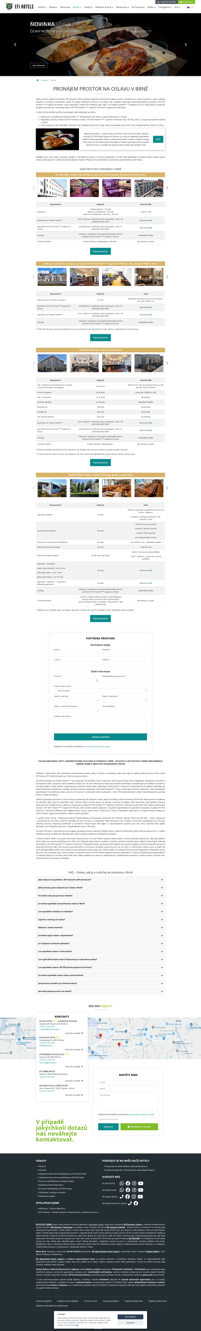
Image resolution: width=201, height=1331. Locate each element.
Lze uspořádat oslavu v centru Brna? (55, 951)
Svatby (87, 7)
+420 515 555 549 (47, 1077)
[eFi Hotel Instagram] (134, 1190)
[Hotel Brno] (20, 6)
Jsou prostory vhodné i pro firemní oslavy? (57, 983)
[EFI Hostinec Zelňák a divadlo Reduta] (52, 363)
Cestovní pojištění (44, 1301)
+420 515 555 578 (47, 1060)
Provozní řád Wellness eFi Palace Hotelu (56, 1181)
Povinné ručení (90, 1301)
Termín (57, 676)
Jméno (56, 649)
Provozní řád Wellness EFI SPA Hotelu (55, 1188)
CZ (191, 7)
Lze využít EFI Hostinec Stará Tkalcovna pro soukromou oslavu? (67, 959)
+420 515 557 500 (47, 1026)
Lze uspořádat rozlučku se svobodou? (55, 911)
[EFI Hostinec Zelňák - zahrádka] (149, 363)
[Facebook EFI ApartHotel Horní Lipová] (136, 1203)
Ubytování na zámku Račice (117, 1166)
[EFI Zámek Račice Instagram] (134, 1196)
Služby (150, 7)
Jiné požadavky (108, 706)
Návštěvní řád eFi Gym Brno (51, 1185)
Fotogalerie (164, 7)
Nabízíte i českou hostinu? (50, 927)
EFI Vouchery (138, 7)
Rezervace (65, 7)
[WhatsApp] (122, 1183)
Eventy (76, 7)
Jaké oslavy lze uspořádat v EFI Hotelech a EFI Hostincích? (64, 879)
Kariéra (42, 1166)
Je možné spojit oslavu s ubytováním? (55, 935)
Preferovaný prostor (62, 686)
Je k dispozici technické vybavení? (54, 943)
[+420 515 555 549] (121, 1197)
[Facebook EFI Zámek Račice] (127, 1196)
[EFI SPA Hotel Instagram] (134, 1183)
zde (76, 1325)
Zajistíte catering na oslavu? (51, 919)
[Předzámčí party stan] (84, 488)
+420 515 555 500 (47, 1043)
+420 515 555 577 (47, 1091)
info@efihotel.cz (46, 1045)
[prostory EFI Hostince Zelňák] (84, 363)
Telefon (105, 659)
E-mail (56, 659)
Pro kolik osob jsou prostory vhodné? (55, 895)
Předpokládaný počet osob (113, 676)
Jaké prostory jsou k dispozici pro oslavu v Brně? (60, 887)
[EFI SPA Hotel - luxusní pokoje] (149, 277)
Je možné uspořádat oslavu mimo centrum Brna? (60, 975)
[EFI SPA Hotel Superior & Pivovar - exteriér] (52, 277)
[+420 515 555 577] (130, 1203)
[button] (15, 44)
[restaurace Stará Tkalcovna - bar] (84, 188)
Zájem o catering (61, 696)
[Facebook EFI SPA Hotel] (128, 1183)
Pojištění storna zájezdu (67, 1301)
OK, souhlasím (130, 1317)
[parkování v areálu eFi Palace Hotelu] (149, 188)
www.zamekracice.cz (138, 1166)
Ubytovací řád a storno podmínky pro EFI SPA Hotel (61, 1177)
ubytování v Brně (95, 1224)
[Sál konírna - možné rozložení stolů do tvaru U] (149, 488)
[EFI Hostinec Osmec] (84, 277)
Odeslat (108, 1126)
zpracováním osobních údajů (97, 746)
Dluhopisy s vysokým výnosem (52, 1192)
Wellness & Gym (103, 7)
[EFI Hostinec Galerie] (116, 277)
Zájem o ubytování (110, 696)
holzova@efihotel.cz (48, 1062)
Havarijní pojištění (111, 1301)
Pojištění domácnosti (134, 1301)
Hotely (41, 7)
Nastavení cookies (47, 1196)
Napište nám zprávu (62, 716)
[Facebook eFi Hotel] (128, 1190)
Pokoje (52, 7)
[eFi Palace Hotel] (52, 188)
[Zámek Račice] (52, 488)
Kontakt (42, 1170)
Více (176, 7)
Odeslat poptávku (100, 736)
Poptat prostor (100, 251)
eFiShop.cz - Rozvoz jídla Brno (52, 1208)
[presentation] (34, 188)
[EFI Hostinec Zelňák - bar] (116, 363)
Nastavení (130, 1323)
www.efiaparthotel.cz (146, 1170)
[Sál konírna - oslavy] (116, 488)
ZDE (150, 220)
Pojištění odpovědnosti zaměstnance (52, 1305)
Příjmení (105, 649)
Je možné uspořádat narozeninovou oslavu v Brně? (61, 903)
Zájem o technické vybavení (65, 706)
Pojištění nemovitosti (157, 1301)
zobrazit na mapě (72, 1033)
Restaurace (122, 7)
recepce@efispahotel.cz (49, 1029)
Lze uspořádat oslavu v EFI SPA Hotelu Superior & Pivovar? (65, 967)
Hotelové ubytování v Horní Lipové (121, 1170)
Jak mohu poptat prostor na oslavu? (55, 991)
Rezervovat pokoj (141, 1126)
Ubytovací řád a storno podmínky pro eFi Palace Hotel (62, 1173)
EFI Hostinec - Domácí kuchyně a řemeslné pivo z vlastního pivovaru (68, 1212)
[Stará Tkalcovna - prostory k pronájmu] (116, 188)
